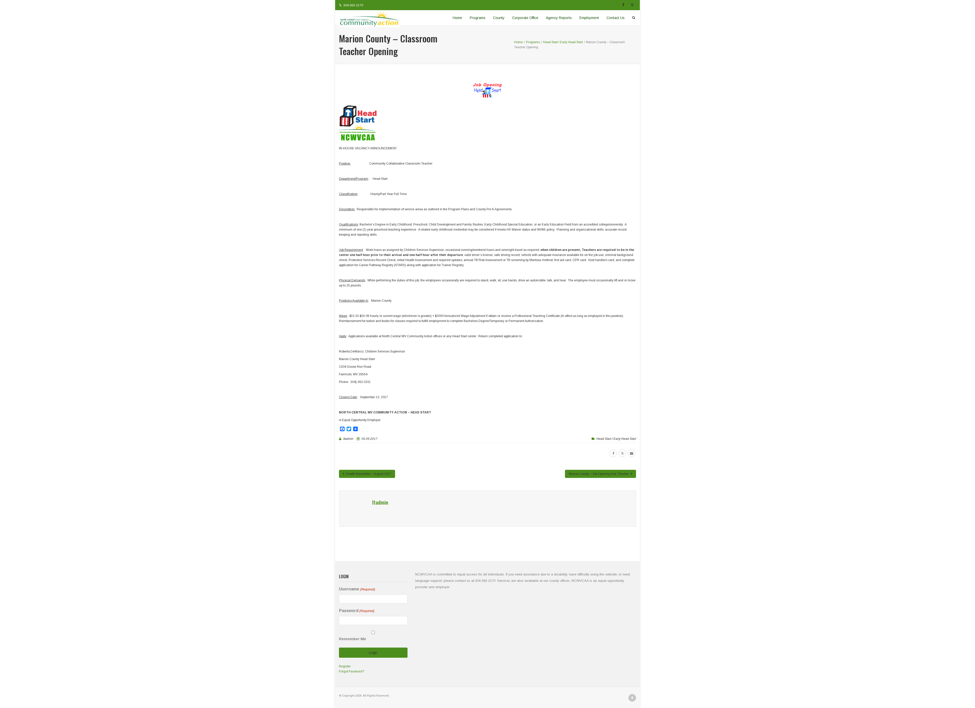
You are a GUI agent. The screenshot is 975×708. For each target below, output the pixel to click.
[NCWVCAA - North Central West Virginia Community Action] (369, 17)
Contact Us (616, 18)
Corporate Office (525, 18)
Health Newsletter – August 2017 (368, 474)
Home (457, 18)
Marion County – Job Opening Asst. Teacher (599, 474)
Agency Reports (559, 18)
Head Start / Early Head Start (616, 439)
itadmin (348, 439)
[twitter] (622, 453)
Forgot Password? (351, 671)
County (499, 18)
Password (356, 610)
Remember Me (352, 639)
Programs (477, 18)
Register (345, 666)
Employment (589, 18)
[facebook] (613, 453)
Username (357, 589)
